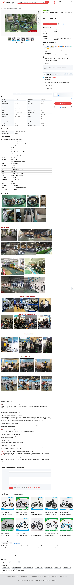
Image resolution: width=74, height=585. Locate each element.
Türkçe (60, 577)
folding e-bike (39, 547)
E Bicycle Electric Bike (67, 567)
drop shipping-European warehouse (7, 545)
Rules (72, 5)
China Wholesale (32, 576)
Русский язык (27, 577)
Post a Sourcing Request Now (34, 487)
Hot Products (9, 576)
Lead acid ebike (4, 549)
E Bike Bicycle (4, 570)
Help (53, 5)
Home (2, 8)
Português (17, 577)
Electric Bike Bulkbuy (20, 570)
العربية (43, 577)
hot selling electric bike (23, 545)
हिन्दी (52, 577)
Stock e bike (21, 549)
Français (22, 577)
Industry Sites (44, 576)
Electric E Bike (11, 570)
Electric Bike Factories (6, 567)
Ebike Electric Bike (58, 567)
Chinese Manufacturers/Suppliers (23, 576)
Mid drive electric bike (58, 547)
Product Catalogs (17, 543)
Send (11, 487)
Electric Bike (20, 8)
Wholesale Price (38, 576)
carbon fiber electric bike (41, 549)
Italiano (31, 577)
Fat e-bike (56, 545)
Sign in (71, 3)
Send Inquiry (50, 23)
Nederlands (39, 577)
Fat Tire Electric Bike (23, 562)
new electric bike (40, 545)
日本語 (50, 577)
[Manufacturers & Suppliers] (7, 2)
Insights (66, 576)
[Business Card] (71, 98)
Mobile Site (62, 576)
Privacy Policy (54, 580)
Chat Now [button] (66, 23)
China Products (14, 576)
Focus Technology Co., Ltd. (29, 580)
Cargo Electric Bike (5, 562)
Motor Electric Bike (14, 562)
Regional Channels (51, 576)
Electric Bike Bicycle (48, 567)
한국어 (46, 577)
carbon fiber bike (58, 549)
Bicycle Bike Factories (39, 567)
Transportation (6, 8)
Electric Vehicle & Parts (13, 8)
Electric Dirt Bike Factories (28, 567)
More (2, 572)
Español (13, 577)
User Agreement (43, 580)
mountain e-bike (4, 547)
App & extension (59, 5)
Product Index (57, 576)
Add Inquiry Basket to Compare (21, 42)
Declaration (49, 580)
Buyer (47, 5)
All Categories (5, 5)
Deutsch (35, 577)
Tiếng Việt (63, 577)
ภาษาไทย (55, 577)
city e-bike (21, 547)
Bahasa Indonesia (69, 577)
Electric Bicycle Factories (16, 567)
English (10, 577)
